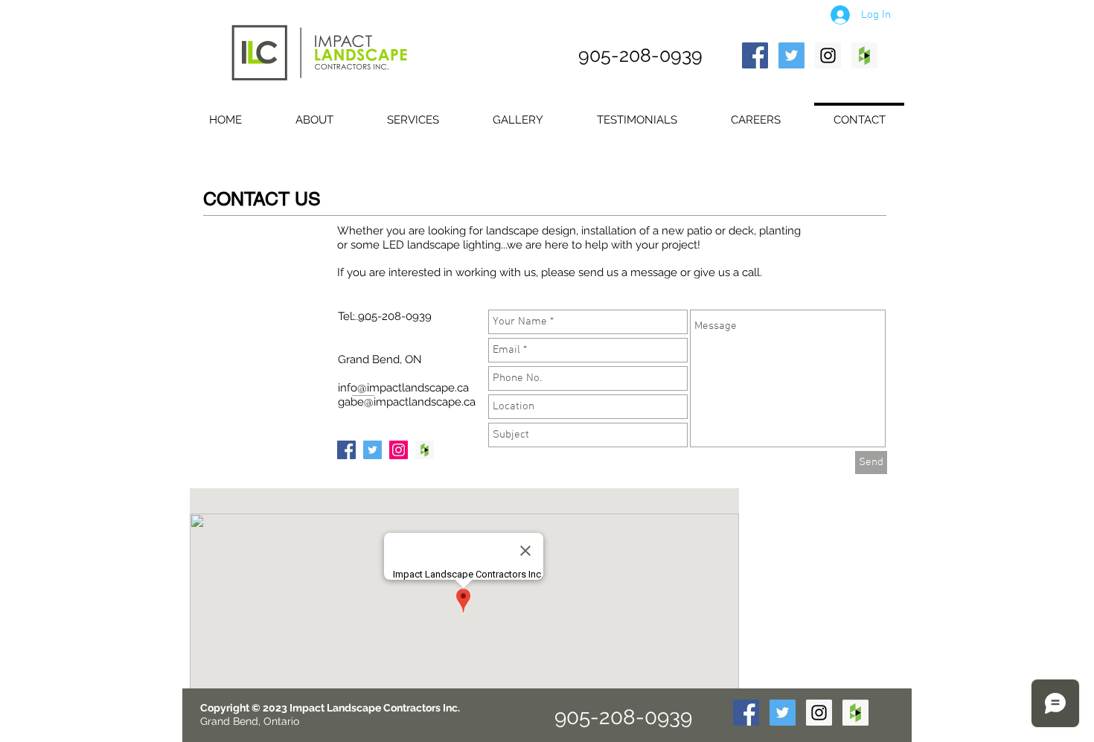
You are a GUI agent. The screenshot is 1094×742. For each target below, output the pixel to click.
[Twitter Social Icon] (791, 55)
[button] (413, 113)
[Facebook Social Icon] (755, 55)
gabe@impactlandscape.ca (407, 402)
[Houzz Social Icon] (864, 55)
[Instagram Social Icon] (828, 55)
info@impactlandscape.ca (403, 387)
